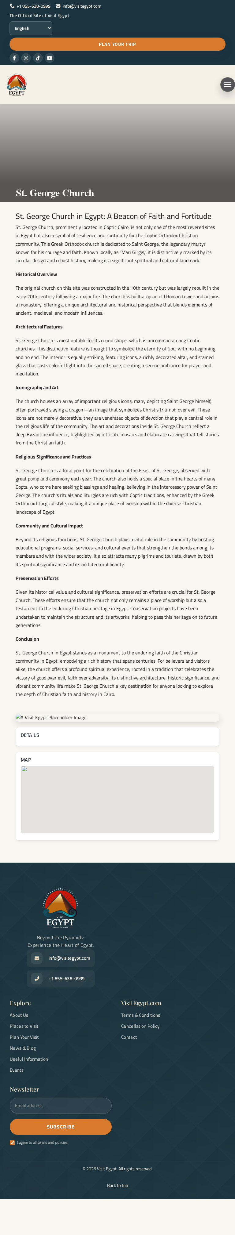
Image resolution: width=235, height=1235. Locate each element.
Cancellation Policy (140, 1026)
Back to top (117, 1185)
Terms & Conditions (140, 1015)
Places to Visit (24, 1026)
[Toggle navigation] (227, 84)
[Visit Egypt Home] (15, 84)
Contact (129, 1037)
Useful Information (29, 1059)
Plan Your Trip (117, 44)
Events (17, 1070)
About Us (19, 1015)
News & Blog (23, 1048)
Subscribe (61, 1126)
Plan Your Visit (24, 1037)
